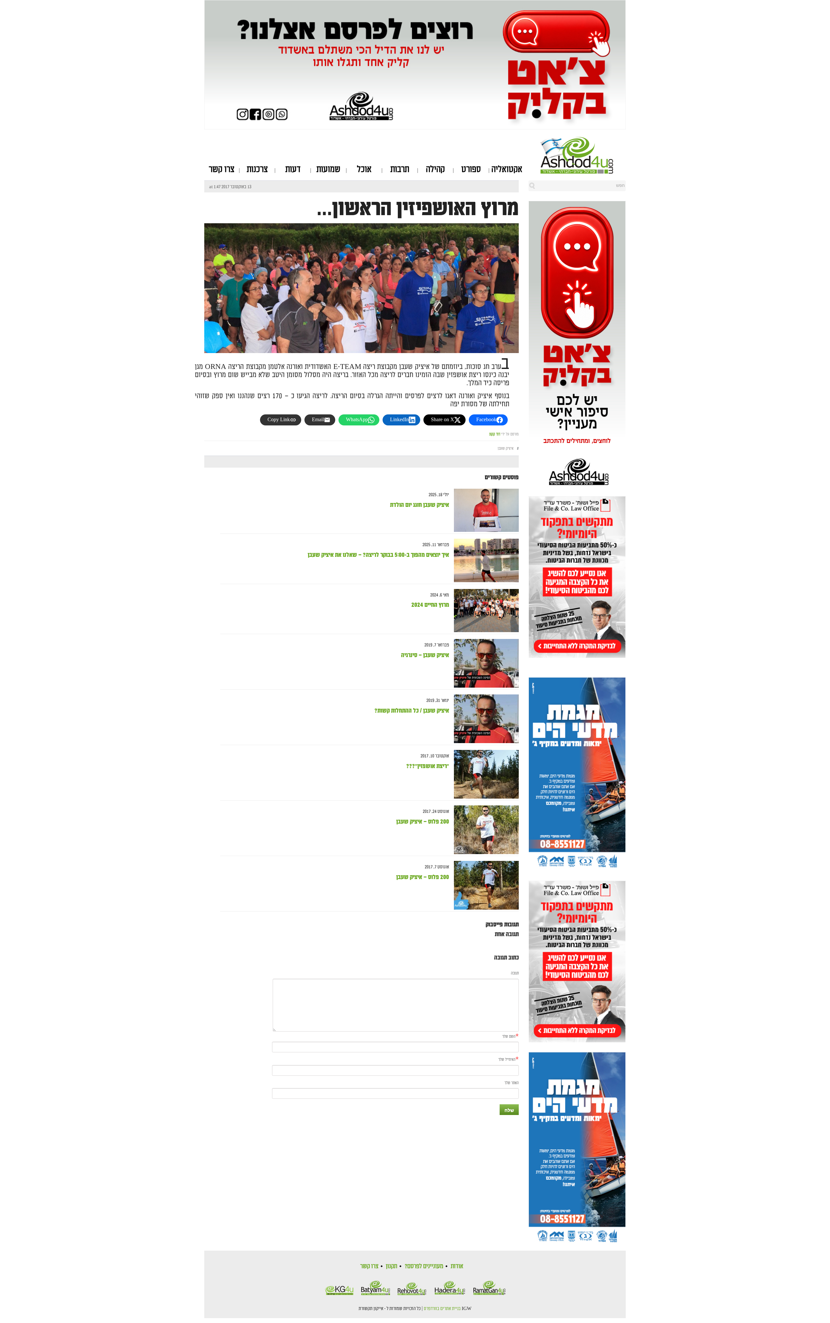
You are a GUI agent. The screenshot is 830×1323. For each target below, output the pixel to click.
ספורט (471, 169)
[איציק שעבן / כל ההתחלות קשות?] (484, 719)
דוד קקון (494, 434)
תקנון (391, 1266)
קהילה (435, 169)
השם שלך (509, 1037)
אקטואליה (507, 169)
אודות (457, 1266)
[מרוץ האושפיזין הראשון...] (361, 328)
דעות (293, 169)
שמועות (328, 169)
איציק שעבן (506, 449)
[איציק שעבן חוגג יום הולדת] (484, 511)
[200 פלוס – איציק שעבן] (484, 830)
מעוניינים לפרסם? (424, 1266)
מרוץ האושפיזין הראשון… (418, 208)
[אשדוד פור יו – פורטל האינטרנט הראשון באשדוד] (583, 155)
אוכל (364, 169)
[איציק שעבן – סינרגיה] (484, 663)
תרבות (399, 169)
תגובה (515, 973)
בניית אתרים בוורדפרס (442, 1308)
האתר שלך (511, 1083)
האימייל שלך (507, 1060)
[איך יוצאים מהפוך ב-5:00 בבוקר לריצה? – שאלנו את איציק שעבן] (484, 561)
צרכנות (257, 169)
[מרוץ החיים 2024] (484, 610)
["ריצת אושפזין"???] (484, 774)
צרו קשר (221, 169)
